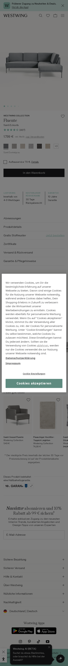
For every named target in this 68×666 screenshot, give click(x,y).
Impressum (13, 363)
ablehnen (42, 345)
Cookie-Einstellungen (34, 373)
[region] (34, 333)
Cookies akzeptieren (34, 383)
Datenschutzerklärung (20, 358)
